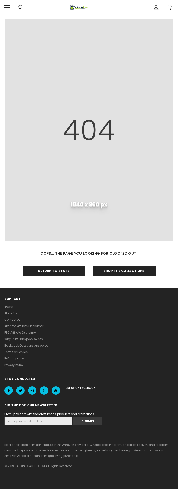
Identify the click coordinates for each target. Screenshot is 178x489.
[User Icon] (156, 7)
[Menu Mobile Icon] (7, 7)
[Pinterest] (44, 390)
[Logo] (79, 7)
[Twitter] (20, 390)
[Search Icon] (20, 7)
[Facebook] (8, 390)
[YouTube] (56, 390)
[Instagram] (32, 390)
